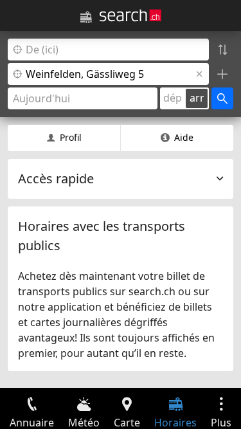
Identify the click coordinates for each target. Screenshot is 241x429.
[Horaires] (86, 17)
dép (172, 98)
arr (197, 98)
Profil (71, 137)
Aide (183, 137)
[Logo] (130, 15)
